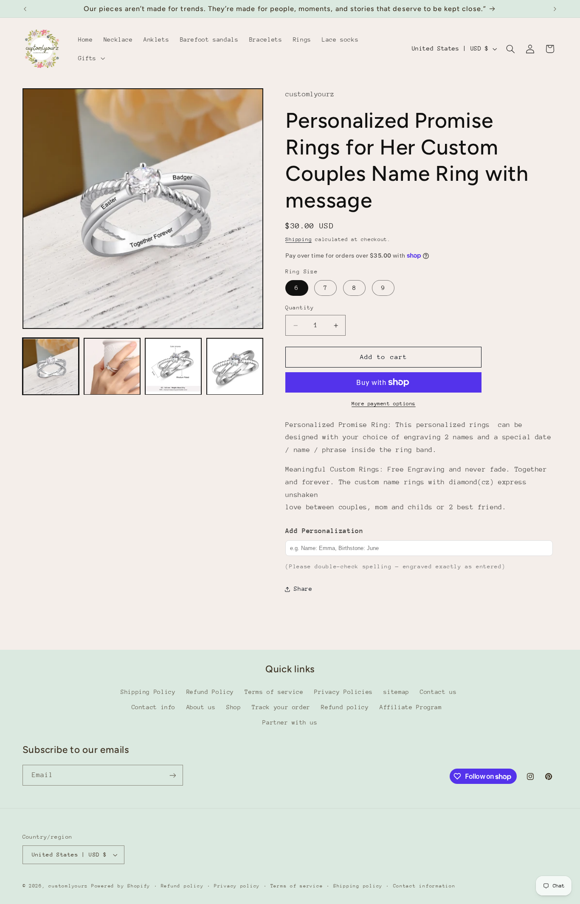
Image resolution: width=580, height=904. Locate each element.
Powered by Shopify (120, 886)
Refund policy (345, 707)
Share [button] (303, 588)
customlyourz (68, 886)
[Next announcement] (555, 8)
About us (201, 707)
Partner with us (289, 722)
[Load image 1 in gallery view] (51, 366)
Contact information (424, 886)
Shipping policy (358, 886)
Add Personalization (324, 531)
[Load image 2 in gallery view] (112, 366)
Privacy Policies (343, 691)
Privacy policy (237, 886)
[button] (90, 58)
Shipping (298, 239)
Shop (233, 707)
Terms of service (274, 691)
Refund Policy (210, 691)
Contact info (154, 707)
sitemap (396, 691)
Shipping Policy (148, 691)
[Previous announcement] (25, 8)
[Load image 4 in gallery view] (234, 366)
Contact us (438, 691)
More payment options (384, 404)
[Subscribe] (172, 775)
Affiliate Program (411, 707)
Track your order (281, 707)
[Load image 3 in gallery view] (173, 366)
